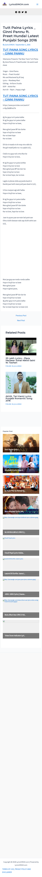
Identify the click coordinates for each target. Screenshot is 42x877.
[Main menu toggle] (37, 4)
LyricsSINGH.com (19, 4)
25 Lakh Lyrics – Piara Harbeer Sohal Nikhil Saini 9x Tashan (20, 360)
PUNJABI (8, 366)
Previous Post (21, 316)
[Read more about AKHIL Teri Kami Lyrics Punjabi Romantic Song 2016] (21, 382)
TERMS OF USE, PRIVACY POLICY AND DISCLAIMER (16, 870)
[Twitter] (23, 12)
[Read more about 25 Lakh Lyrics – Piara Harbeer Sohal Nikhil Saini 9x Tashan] (21, 346)
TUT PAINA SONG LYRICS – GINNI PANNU (20, 51)
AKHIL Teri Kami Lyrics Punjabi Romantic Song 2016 (19, 398)
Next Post (21, 320)
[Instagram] (26, 12)
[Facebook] (19, 12)
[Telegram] (16, 12)
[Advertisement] (21, 252)
